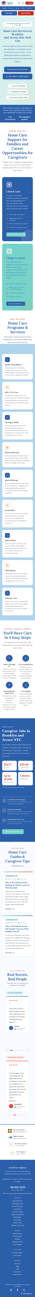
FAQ (17, 1269)
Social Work (17, 1209)
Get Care (9, 13)
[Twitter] (24, 1291)
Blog (23, 8)
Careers (29, 8)
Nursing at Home (17, 1204)
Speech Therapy (17, 1212)
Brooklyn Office (17, 1253)
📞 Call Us (29, 3)
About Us (18, 1264)
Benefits (17, 1239)
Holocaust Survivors (17, 1225)
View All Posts (16, 866)
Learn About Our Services (17, 69)
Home (4, 8)
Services (11, 8)
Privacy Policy (17, 1274)
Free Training (17, 1244)
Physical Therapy (17, 1206)
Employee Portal (17, 1242)
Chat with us (27, 1293)
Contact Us (17, 1272)
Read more (12, 1101)
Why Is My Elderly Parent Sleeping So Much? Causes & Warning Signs (17, 885)
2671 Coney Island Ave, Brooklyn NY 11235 (19, 1193)
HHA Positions (17, 1233)
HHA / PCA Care (17, 1201)
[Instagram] (19, 3)
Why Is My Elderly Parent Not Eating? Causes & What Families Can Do (17, 929)
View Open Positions (13, 832)
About (18, 8)
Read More (8, 909)
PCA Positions (17, 1236)
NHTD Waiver (17, 1217)
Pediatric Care (17, 1223)
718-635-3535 (17, 1187)
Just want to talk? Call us (18, 76)
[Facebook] (22, 3)
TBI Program (17, 1220)
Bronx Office (17, 1255)
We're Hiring (25, 13)
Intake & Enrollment (17, 1214)
